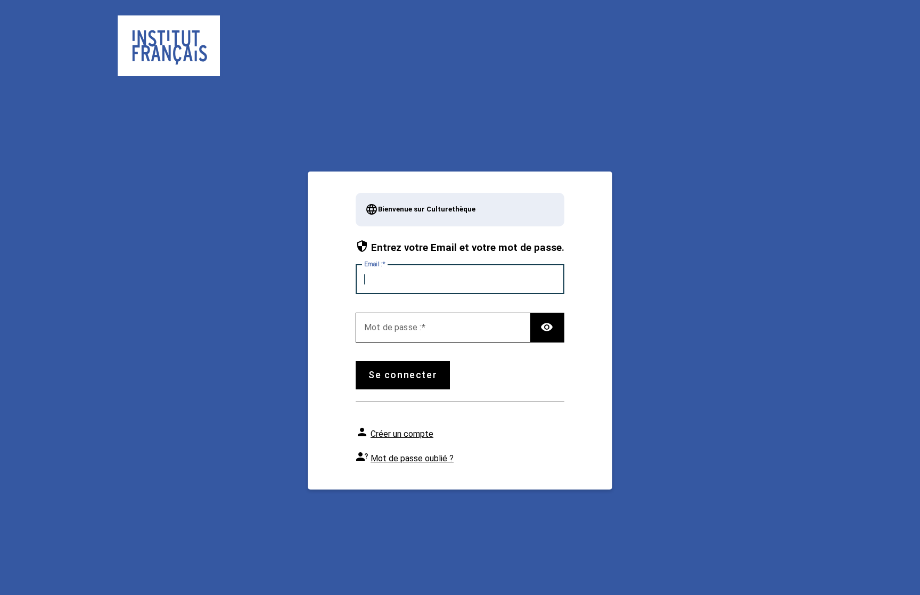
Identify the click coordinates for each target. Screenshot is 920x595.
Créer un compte (402, 434)
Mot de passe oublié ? (412, 458)
